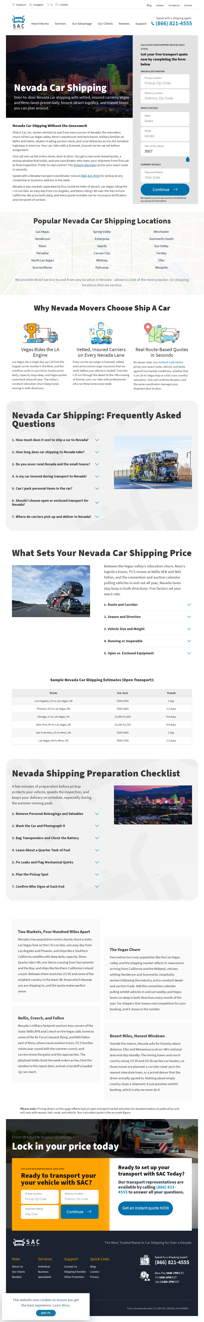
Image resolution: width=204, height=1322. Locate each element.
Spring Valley (102, 232)
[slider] (187, 160)
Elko (161, 260)
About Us (17, 1266)
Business (43, 1271)
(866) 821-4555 (174, 23)
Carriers (188, 5)
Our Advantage (82, 23)
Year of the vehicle (154, 146)
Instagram (38, 4)
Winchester (161, 232)
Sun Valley (161, 246)
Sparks (102, 246)
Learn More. (61, 1305)
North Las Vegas (42, 260)
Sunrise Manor (42, 267)
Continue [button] (161, 189)
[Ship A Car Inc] (18, 22)
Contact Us (174, 5)
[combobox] (164, 177)
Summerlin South (161, 239)
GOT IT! (46, 1313)
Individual (44, 1266)
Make (147, 115)
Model (148, 130)
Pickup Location (153, 78)
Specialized (44, 1277)
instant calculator (85, 165)
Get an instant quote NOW (145, 1208)
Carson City (102, 253)
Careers (160, 5)
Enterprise (102, 239)
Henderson (42, 239)
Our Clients (105, 23)
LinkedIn (63, 4)
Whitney (102, 260)
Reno (42, 246)
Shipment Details (154, 172)
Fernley (161, 253)
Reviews (124, 23)
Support (141, 23)
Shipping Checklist (75, 1271)
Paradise (42, 253)
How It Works (40, 23)
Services (60, 23)
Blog (149, 5)
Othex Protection (74, 1277)
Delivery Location (154, 93)
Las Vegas (42, 232)
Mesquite (161, 267)
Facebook (21, 4)
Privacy (94, 1277)
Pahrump (101, 267)
